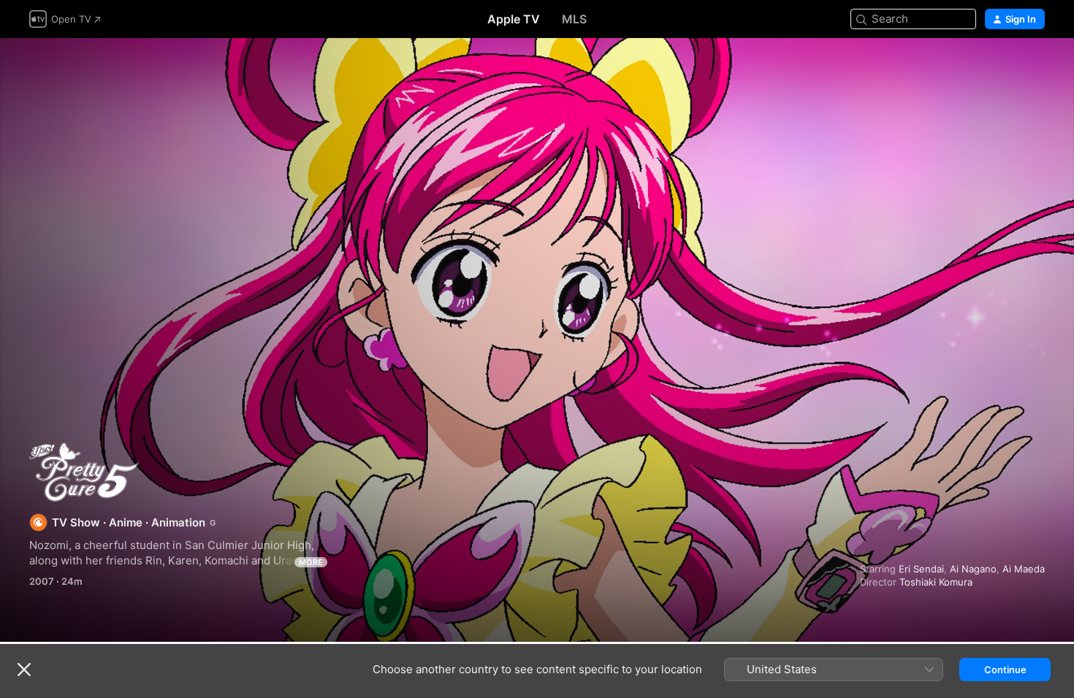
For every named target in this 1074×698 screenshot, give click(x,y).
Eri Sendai (921, 569)
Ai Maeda (1023, 569)
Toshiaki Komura (935, 582)
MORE (311, 562)
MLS (574, 19)
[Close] (24, 669)
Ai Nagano (973, 569)
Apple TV (513, 19)
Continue (1005, 669)
